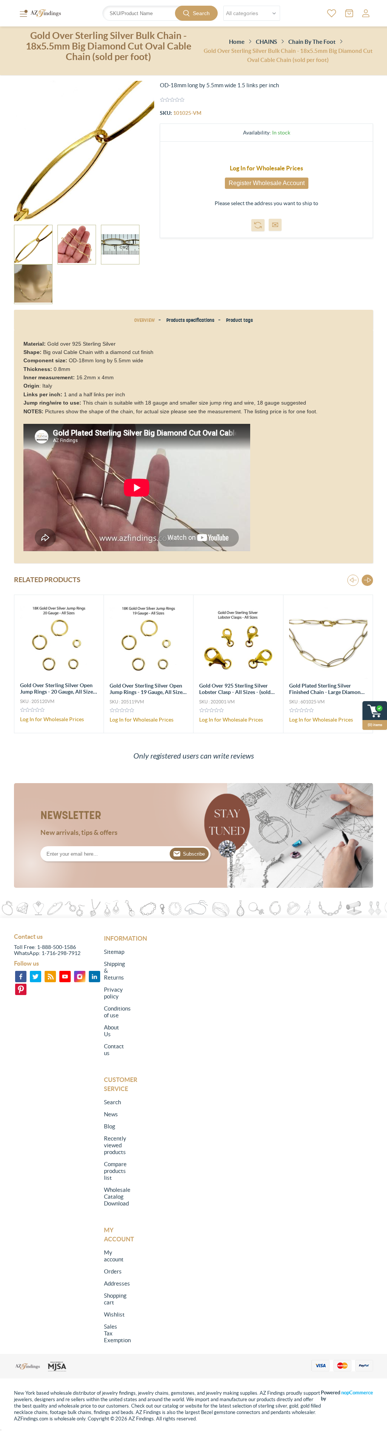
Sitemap (113, 952)
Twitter (35, 976)
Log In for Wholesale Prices (266, 168)
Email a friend (275, 225)
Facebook (20, 976)
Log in (366, 13)
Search (201, 13)
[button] (367, 580)
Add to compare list (258, 225)
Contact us (113, 1049)
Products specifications (190, 320)
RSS (50, 976)
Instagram (79, 976)
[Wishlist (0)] (332, 13)
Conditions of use (113, 1011)
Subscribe (194, 854)
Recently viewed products (113, 1145)
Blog (109, 1126)
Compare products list (113, 1171)
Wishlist (113, 1314)
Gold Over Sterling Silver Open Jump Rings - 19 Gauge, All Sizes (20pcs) (57, 691)
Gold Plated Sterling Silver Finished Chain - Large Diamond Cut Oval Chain (236, 692)
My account (113, 1256)
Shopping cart (113, 1299)
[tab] (145, 320)
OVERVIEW (144, 320)
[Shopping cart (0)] (349, 13)
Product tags (239, 320)
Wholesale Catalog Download (113, 1197)
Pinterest (20, 989)
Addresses (113, 1283)
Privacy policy (113, 993)
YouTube (65, 976)
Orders (113, 1271)
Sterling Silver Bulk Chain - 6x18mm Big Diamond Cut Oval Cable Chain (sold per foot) (326, 691)
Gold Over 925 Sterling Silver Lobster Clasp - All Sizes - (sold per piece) (145, 692)
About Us (111, 1030)
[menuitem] (113, 952)
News (111, 1114)
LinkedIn (94, 976)
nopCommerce (357, 1392)
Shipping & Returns (113, 971)
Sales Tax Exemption (113, 1333)
